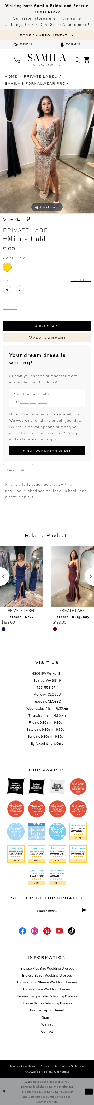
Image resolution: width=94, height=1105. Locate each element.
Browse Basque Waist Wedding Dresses (47, 996)
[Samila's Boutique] (47, 59)
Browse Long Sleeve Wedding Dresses (47, 982)
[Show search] (77, 59)
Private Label (40, 76)
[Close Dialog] (4, 1091)
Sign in (47, 1017)
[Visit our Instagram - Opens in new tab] (34, 931)
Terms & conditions (22, 1066)
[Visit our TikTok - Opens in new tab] (71, 931)
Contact (47, 1031)
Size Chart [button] (81, 279)
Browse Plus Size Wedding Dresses (47, 968)
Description (18, 470)
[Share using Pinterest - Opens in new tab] (28, 219)
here (55, 1101)
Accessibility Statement (69, 1066)
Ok (89, 1091)
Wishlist (47, 1024)
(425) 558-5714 (47, 688)
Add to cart (47, 326)
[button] (7, 59)
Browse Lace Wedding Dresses (47, 989)
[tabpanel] (47, 151)
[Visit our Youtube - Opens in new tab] (59, 931)
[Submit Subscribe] (84, 911)
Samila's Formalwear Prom (37, 83)
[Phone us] (16, 59)
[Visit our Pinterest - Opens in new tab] (47, 931)
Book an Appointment (47, 1010)
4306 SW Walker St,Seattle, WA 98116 (47, 677)
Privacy (45, 1066)
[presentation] (21, 576)
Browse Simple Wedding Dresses (47, 1003)
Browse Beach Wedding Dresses (47, 975)
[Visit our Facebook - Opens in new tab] (22, 931)
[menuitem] (23, 44)
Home (11, 76)
